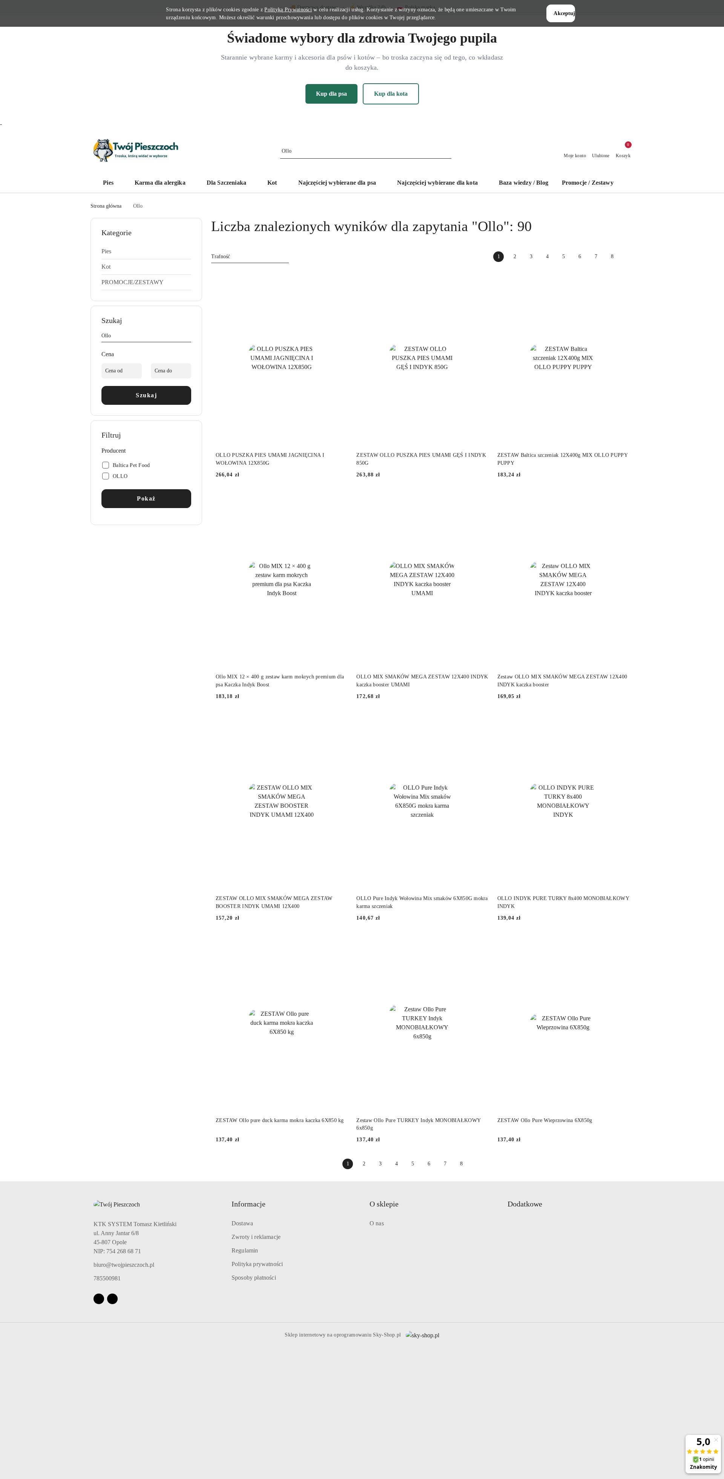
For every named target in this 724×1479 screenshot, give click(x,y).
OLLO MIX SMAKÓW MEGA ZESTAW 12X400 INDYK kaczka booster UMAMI (422, 680)
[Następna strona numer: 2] (628, 256)
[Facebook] (99, 1299)
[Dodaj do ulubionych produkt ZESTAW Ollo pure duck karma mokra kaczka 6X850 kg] (338, 944)
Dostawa (242, 1223)
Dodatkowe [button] (525, 1204)
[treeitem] (146, 251)
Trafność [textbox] (220, 256)
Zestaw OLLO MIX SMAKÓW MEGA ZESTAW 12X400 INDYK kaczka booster (562, 680)
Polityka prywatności (257, 1264)
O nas (377, 1223)
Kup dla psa (331, 93)
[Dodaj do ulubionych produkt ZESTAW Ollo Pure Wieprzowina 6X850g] (620, 944)
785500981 (107, 1278)
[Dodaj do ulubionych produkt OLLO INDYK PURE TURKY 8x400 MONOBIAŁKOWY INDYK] (620, 722)
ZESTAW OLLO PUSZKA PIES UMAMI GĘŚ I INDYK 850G (421, 458)
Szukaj (146, 395)
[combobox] (250, 256)
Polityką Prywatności (288, 9)
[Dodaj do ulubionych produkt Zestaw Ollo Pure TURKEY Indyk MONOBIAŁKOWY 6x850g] (479, 944)
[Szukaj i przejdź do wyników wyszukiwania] (446, 151)
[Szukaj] (188, 337)
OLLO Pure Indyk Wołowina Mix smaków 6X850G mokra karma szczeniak (422, 902)
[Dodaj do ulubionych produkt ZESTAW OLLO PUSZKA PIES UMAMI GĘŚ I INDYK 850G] (479, 279)
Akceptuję (564, 13)
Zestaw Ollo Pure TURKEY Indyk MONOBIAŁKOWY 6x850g (418, 1124)
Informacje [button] (248, 1204)
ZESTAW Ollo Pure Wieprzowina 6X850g (544, 1120)
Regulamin (245, 1250)
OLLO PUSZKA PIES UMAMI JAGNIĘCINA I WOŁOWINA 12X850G (270, 458)
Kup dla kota (391, 93)
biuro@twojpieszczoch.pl (124, 1265)
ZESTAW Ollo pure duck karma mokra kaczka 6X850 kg (280, 1120)
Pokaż (146, 498)
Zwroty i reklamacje (256, 1237)
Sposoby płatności (254, 1277)
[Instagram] (112, 1299)
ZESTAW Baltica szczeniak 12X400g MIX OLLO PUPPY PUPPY (562, 458)
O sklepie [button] (384, 1204)
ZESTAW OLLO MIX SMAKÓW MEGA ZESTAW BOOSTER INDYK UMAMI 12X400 (274, 902)
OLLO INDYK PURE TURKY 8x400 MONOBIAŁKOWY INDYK (563, 902)
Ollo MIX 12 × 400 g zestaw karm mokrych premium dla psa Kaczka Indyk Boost (280, 680)
